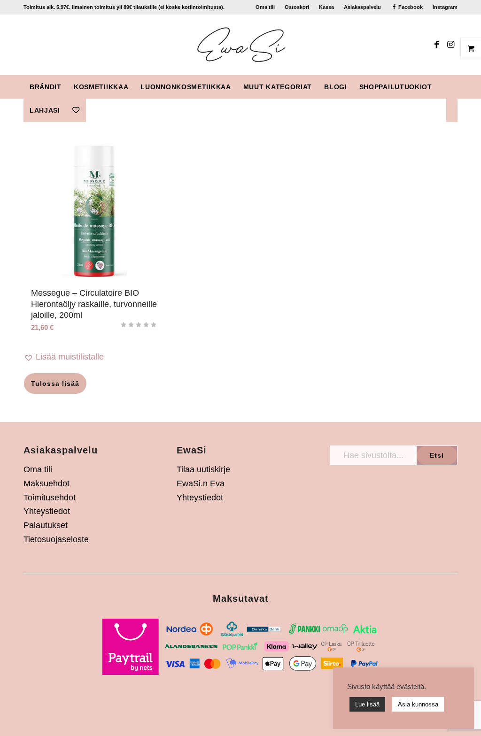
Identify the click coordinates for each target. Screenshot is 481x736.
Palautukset (45, 525)
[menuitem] (265, 7)
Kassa (326, 7)
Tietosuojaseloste (56, 539)
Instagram (445, 7)
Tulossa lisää (55, 383)
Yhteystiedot (46, 511)
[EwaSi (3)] (241, 44)
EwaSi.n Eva (201, 483)
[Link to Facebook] (436, 45)
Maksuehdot (46, 483)
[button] (94, 357)
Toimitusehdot (49, 497)
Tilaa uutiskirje (203, 469)
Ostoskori (297, 7)
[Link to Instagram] (450, 45)
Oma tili (265, 7)
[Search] (452, 110)
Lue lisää (367, 704)
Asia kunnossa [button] (418, 704)
